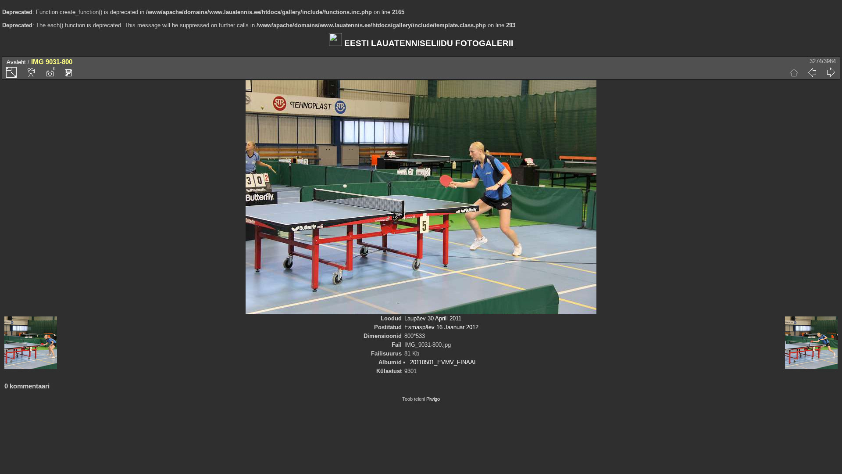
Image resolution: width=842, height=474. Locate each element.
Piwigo (433, 399)
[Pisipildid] (794, 72)
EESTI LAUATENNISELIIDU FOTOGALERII (427, 43)
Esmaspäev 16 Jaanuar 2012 (441, 327)
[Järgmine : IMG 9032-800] (830, 72)
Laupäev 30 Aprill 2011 (432, 318)
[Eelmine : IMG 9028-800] (812, 72)
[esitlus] (31, 72)
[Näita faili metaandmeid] (50, 72)
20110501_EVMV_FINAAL (443, 362)
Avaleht (16, 62)
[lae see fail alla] (68, 72)
